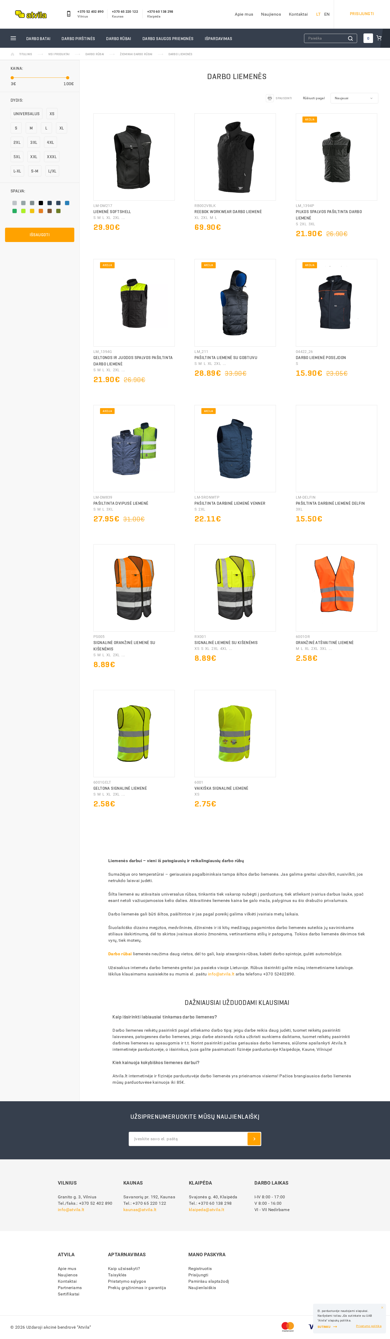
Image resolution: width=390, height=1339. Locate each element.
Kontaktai (298, 14)
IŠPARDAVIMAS (218, 38)
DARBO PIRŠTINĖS (78, 38)
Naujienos (271, 14)
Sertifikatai (69, 1294)
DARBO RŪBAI (118, 38)
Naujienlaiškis (202, 1287)
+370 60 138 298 (160, 11)
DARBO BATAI (38, 38)
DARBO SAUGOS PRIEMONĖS (168, 38)
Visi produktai (59, 54)
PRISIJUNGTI (362, 13)
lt (318, 14)
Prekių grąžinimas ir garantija (137, 1287)
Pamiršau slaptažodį (208, 1281)
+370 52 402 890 (90, 11)
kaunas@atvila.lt (139, 1209)
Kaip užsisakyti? (124, 1268)
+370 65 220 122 (125, 11)
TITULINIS (25, 54)
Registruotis (200, 1268)
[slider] (12, 77)
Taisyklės (117, 1274)
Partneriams (70, 1287)
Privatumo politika (369, 1326)
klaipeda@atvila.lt (206, 1209)
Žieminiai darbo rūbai (136, 54)
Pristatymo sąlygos (127, 1281)
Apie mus (244, 14)
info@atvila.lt (221, 974)
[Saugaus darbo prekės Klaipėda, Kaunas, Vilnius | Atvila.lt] (31, 14)
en (327, 14)
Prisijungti (198, 1274)
